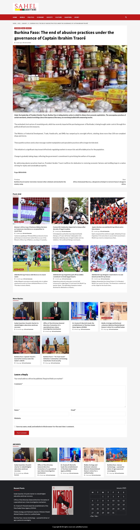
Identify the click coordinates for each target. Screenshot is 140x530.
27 (93, 513)
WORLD (22, 17)
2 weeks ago (19, 233)
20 (93, 509)
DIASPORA (68, 17)
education (17, 318)
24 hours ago (77, 329)
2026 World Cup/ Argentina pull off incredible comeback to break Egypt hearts (68, 276)
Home (23, 28)
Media (79, 318)
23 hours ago (48, 331)
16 (108, 505)
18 (118, 505)
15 (103, 505)
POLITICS (31, 17)
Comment (18, 384)
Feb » (96, 516)
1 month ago (58, 231)
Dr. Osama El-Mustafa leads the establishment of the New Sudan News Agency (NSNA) (83, 325)
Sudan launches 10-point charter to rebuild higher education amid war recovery (26, 325)
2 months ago (19, 279)
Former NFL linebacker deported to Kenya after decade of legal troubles (69, 228)
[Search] (126, 17)
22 (103, 509)
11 (118, 501)
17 (113, 505)
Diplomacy (17, 351)
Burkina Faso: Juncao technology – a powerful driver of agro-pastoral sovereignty (115, 468)
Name (17, 410)
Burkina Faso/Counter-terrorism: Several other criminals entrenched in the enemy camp (40, 182)
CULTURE (58, 17)
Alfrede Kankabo (26, 42)
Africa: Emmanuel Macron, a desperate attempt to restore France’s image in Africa (99, 182)
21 (98, 509)
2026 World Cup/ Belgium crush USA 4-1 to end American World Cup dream (107, 276)
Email (73, 410)
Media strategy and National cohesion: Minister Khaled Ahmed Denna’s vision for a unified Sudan (113, 325)
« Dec (92, 516)
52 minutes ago (20, 329)
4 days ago (47, 363)
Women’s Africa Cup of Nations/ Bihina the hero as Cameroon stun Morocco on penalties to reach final (30, 229)
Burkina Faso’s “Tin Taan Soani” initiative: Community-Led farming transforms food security (55, 359)
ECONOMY (40, 17)
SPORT (76, 17)
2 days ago (106, 329)
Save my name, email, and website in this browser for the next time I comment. (45, 427)
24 (113, 509)
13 (93, 505)
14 (98, 505)
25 (118, 509)
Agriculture (47, 351)
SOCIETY (49, 17)
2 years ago (19, 42)
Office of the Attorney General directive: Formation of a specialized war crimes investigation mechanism (53, 326)
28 (98, 513)
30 (108, 513)
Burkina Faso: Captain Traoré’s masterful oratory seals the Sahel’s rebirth (24, 359)
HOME (15, 17)
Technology (119, 459)
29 (103, 513)
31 (113, 513)
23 (108, 509)
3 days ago (18, 363)
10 (113, 501)
